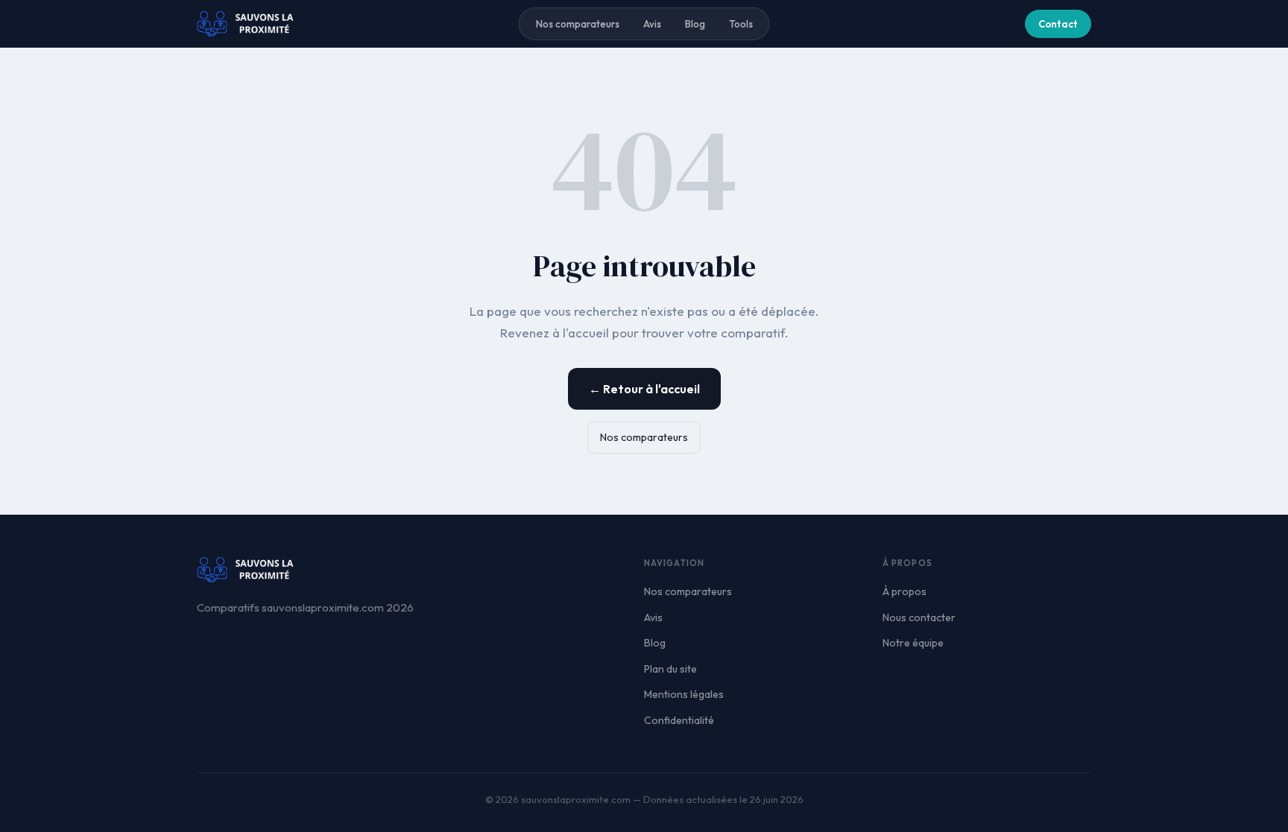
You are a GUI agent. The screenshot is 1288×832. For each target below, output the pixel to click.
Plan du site (670, 669)
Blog (695, 24)
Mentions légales (684, 694)
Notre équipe (913, 643)
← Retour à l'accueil (644, 388)
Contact (1058, 24)
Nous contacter (919, 617)
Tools (741, 24)
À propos (904, 591)
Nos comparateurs (577, 24)
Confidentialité (679, 720)
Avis (652, 24)
